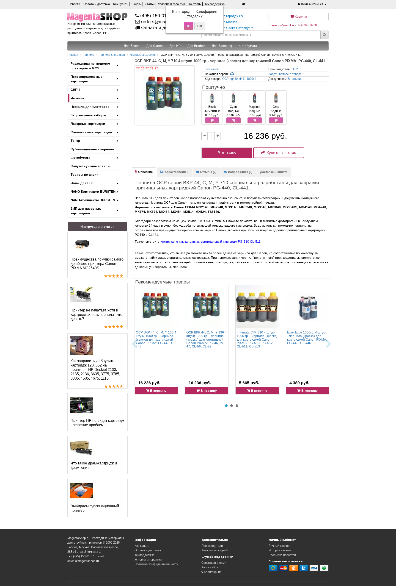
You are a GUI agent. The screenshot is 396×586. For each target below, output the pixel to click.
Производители (212, 545)
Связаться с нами (213, 562)
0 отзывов (212, 69)
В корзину (226, 152)
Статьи (149, 4)
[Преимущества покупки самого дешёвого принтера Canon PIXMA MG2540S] (81, 243)
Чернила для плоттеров (90, 106)
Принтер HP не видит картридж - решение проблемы (97, 423)
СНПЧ (75, 90)
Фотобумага (80, 157)
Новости (74, 4)
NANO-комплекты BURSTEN (93, 200)
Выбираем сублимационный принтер (95, 508)
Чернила (88, 54)
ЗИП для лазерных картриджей (86, 211)
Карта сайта (209, 567)
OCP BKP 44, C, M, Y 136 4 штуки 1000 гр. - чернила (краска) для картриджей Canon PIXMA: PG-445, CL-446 (156, 339)
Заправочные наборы (88, 115)
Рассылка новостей (282, 555)
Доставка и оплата (273, 172)
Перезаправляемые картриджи (86, 79)
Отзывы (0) (207, 172)
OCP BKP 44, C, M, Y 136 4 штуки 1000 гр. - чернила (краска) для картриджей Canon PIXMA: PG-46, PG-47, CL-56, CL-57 (206, 339)
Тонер (75, 140)
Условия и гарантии (171, 4)
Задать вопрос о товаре (285, 74)
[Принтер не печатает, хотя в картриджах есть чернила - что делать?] (81, 294)
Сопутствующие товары (90, 166)
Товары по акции (85, 174)
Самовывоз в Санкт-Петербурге (229, 28)
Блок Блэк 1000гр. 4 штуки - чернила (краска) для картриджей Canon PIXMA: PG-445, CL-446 (307, 337)
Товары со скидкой (214, 550)
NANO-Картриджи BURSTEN (93, 191)
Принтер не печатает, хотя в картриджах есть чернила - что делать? (96, 314)
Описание (145, 172)
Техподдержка (215, 4)
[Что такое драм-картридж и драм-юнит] (81, 447)
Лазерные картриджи (88, 123)
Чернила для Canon (112, 54)
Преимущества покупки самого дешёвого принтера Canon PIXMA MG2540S (97, 263)
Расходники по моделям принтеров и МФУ (90, 66)
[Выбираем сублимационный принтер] (81, 490)
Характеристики (176, 172)
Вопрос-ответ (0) (239, 172)
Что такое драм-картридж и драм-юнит (94, 465)
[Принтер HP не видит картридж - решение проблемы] (81, 405)
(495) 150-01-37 (156, 15)
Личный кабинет (280, 545)
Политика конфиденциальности (156, 564)
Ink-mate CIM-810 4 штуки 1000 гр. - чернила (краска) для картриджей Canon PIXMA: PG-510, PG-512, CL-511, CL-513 (257, 339)
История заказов (280, 550)
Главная (72, 54)
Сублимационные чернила (92, 149)
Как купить (120, 4)
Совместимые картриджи (91, 132)
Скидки (136, 4)
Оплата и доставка (96, 4)
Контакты (194, 4)
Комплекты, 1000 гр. (142, 54)
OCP (295, 69)
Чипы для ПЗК (82, 183)
